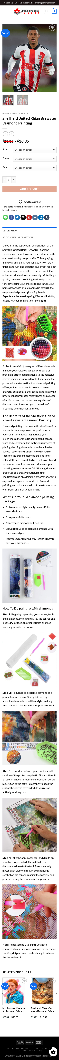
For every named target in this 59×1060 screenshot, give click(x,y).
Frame (5, 158)
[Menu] (4, 11)
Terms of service (43, 1048)
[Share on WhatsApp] (5, 217)
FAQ (40, 1050)
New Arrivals (20, 113)
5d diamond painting (39, 497)
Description (10, 230)
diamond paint (10, 404)
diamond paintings (31, 948)
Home (5, 113)
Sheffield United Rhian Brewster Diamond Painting (28, 418)
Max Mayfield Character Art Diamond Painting (14, 1010)
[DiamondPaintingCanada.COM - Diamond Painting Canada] (27, 11)
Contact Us (12, 1048)
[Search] (46, 11)
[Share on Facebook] (11, 217)
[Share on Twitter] (17, 217)
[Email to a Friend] (23, 217)
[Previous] (8, 57)
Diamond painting (12, 426)
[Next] (51, 57)
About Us (26, 1048)
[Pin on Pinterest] (29, 217)
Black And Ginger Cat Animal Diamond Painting (43, 1010)
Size (4, 149)
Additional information (17, 237)
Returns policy (27, 1050)
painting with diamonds (36, 608)
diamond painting (46, 383)
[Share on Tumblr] (46, 217)
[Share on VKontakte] (35, 217)
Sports (14, 210)
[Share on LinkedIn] (41, 217)
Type (5, 167)
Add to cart (29, 188)
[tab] (29, 230)
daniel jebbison (14, 206)
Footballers (27, 206)
